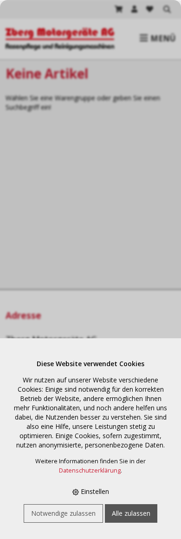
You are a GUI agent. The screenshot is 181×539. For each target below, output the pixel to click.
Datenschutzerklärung (90, 470)
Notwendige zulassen (63, 513)
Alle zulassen (131, 513)
